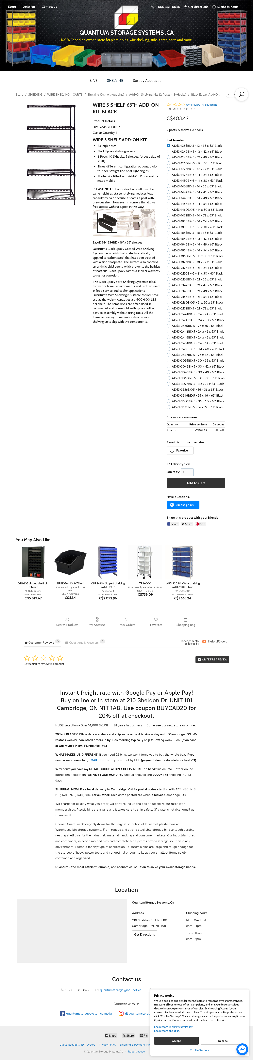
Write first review (214, 659)
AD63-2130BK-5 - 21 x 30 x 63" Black (197, 273)
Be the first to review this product (44, 664)
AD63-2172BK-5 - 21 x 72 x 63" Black (197, 308)
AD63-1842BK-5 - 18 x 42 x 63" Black (197, 239)
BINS (93, 80)
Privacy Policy (107, 1044)
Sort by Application (148, 80)
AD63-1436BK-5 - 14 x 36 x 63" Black (197, 186)
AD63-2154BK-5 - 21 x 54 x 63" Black (197, 297)
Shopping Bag (186, 625)
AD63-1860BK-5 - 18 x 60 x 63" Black (197, 256)
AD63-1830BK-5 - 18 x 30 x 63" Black (197, 227)
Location (29, 6)
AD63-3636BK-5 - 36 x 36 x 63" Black (197, 389)
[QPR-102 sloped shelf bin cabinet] (33, 562)
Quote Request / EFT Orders (77, 1044)
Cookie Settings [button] (200, 1050)
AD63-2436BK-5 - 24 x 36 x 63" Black (197, 326)
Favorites (156, 625)
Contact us (49, 6)
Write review (193, 104)
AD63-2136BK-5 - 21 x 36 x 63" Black (197, 279)
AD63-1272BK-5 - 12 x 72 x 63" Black (197, 169)
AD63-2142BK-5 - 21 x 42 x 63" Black (197, 285)
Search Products (67, 625)
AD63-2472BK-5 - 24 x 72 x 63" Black (197, 355)
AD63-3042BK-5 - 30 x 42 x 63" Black (198, 366)
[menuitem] (228, 95)
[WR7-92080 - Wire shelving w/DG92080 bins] (182, 562)
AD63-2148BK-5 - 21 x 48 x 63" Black (197, 291)
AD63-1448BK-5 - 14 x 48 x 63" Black (197, 198)
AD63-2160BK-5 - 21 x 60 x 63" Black (197, 302)
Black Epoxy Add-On (205, 94)
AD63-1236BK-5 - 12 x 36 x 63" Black (197, 146)
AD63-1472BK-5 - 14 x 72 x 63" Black (197, 215)
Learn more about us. (167, 1031)
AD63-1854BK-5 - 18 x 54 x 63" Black (197, 250)
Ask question (209, 104)
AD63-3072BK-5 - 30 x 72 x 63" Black (198, 384)
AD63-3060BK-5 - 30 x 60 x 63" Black (198, 378)
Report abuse (136, 1051)
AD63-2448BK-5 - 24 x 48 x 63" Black (198, 337)
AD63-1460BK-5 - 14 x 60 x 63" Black (197, 210)
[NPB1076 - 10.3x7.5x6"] (70, 562)
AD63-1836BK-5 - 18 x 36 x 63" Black (197, 233)
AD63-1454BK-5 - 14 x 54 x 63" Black (197, 204)
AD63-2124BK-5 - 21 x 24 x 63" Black (197, 268)
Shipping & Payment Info (135, 1044)
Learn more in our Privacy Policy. (173, 1027)
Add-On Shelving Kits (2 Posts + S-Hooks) (157, 94)
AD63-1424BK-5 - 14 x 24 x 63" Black (197, 175)
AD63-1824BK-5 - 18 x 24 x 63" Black (197, 221)
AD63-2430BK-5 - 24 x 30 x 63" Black (198, 320)
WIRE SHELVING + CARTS (65, 94)
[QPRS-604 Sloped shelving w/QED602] (108, 562)
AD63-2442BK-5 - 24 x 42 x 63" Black (198, 331)
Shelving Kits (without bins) (106, 94)
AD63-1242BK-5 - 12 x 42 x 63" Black (197, 151)
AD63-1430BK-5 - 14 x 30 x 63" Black (197, 180)
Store (12, 6)
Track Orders (126, 625)
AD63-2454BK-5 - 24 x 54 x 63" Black (198, 343)
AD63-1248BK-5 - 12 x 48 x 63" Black (197, 157)
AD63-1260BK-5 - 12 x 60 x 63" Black (197, 163)
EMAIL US (95, 760)
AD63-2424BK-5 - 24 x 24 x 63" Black (198, 314)
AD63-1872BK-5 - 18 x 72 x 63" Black (197, 262)
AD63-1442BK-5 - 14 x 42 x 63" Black (197, 192)
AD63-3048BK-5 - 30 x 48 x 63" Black (198, 372)
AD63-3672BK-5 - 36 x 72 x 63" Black (197, 407)
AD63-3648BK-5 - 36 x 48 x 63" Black (197, 395)
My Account (97, 625)
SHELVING (115, 80)
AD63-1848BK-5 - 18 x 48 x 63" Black (197, 244)
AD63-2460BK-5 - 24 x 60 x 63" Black (198, 349)
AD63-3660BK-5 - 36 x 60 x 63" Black (198, 401)
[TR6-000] (145, 562)
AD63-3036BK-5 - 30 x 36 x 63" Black (198, 360)
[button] (180, 450)
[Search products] (241, 94)
